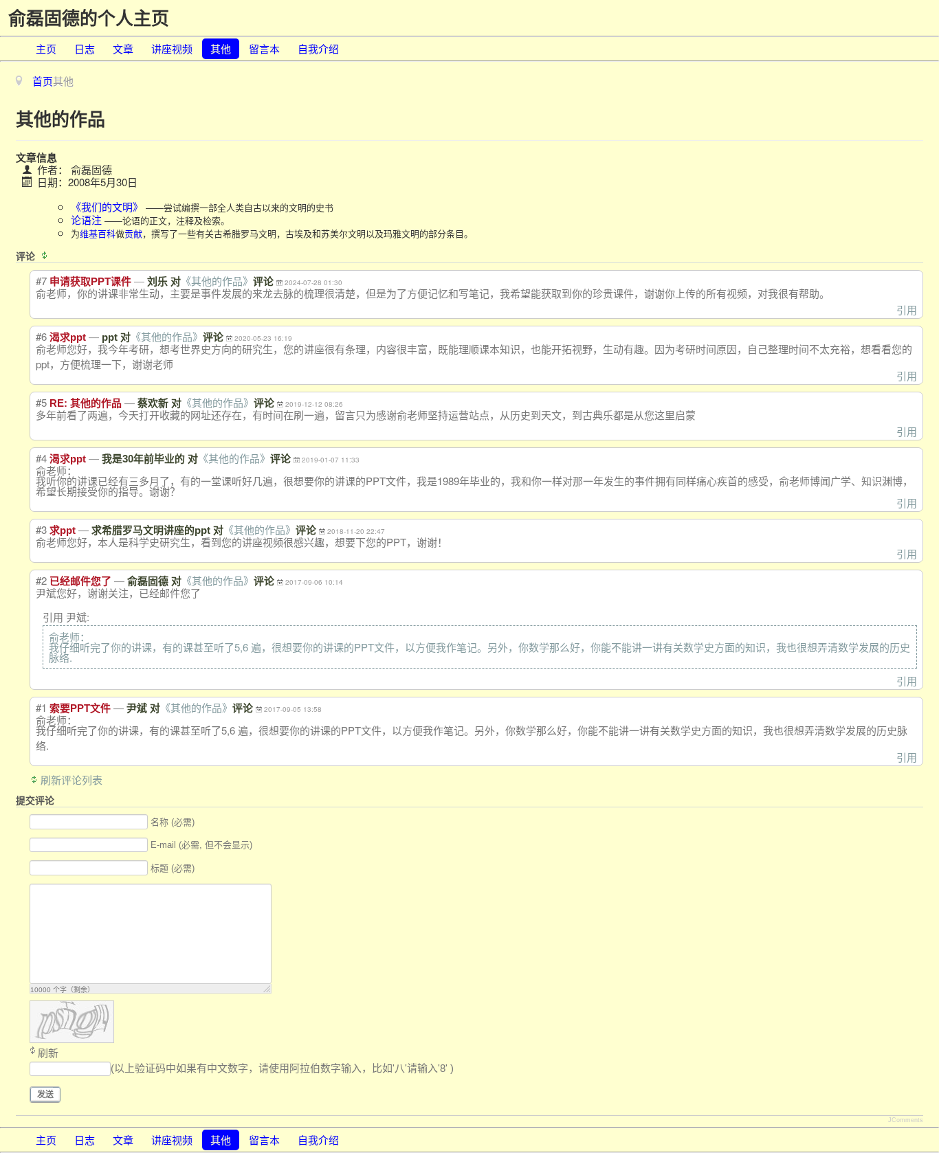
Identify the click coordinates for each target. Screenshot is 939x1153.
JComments (905, 1120)
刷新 (48, 1053)
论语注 (86, 219)
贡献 (133, 233)
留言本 (264, 48)
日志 (84, 48)
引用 (906, 309)
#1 (41, 707)
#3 (41, 529)
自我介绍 (318, 48)
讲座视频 (171, 48)
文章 (123, 48)
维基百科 (97, 233)
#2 (41, 580)
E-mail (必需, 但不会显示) (201, 845)
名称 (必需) (173, 822)
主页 (46, 48)
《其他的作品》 (217, 281)
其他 (220, 48)
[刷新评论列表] (46, 255)
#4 (41, 458)
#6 (41, 336)
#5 (41, 402)
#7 (41, 280)
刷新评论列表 (71, 780)
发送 (45, 1094)
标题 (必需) (173, 868)
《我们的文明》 (107, 206)
